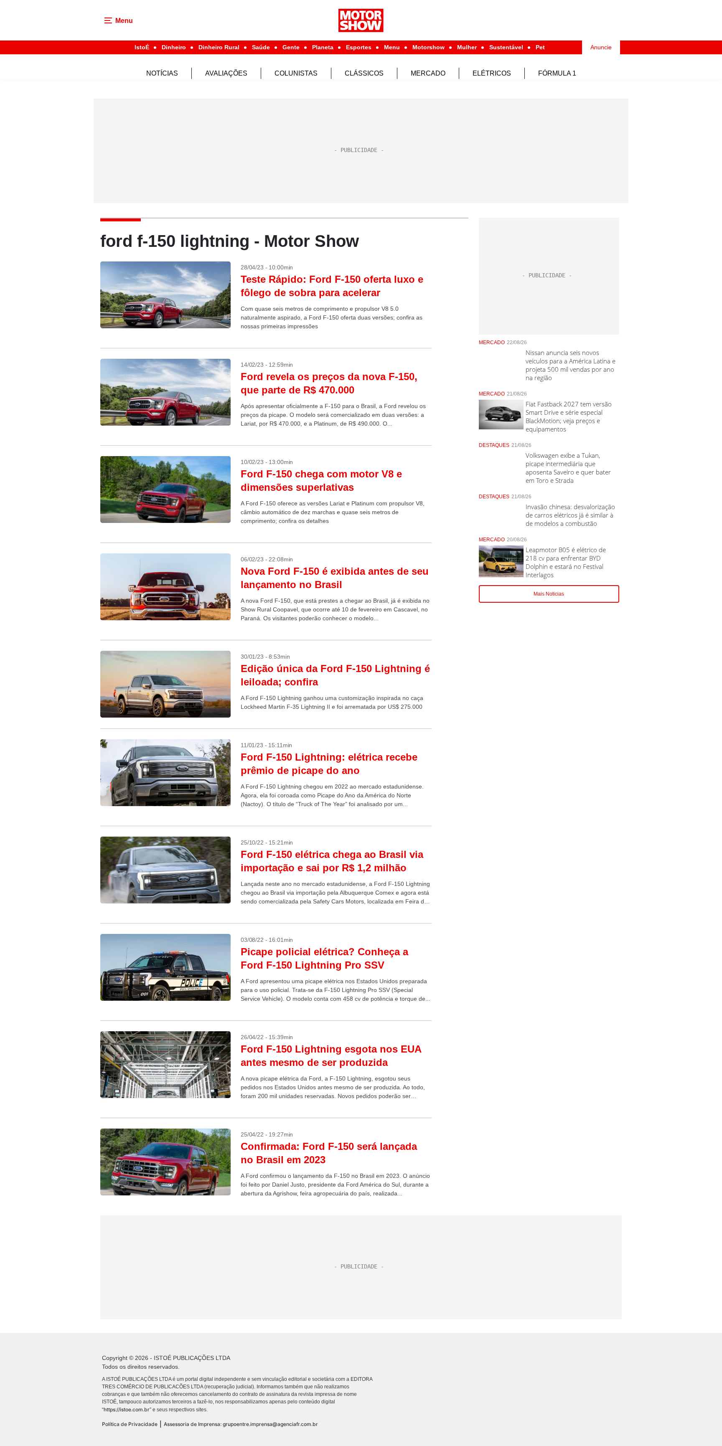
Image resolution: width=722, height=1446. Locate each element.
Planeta (322, 47)
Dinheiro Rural (218, 47)
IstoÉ (142, 47)
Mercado (428, 73)
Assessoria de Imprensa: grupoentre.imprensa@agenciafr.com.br (241, 1424)
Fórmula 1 (557, 73)
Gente (291, 47)
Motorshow (428, 47)
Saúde (261, 47)
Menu (392, 47)
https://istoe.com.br (127, 1409)
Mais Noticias (549, 594)
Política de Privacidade (130, 1424)
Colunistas (296, 73)
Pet (540, 47)
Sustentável (506, 47)
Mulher (467, 47)
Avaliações (226, 73)
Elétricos (492, 73)
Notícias (162, 73)
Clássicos (364, 73)
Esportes (358, 47)
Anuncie (601, 47)
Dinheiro (174, 47)
